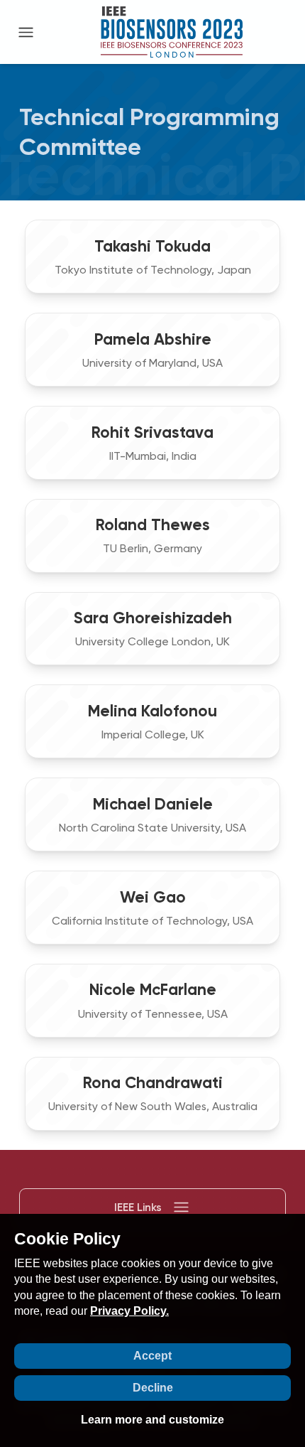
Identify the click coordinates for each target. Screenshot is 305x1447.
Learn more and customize (152, 1420)
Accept (152, 1356)
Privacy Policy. (129, 1311)
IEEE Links (138, 1207)
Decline (153, 1388)
